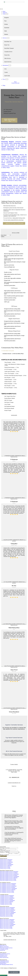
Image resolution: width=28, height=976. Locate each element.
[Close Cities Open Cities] (6, 14)
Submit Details (3, 856)
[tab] (15, 17)
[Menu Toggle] (1, 9)
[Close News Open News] (7, 79)
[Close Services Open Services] (8, 38)
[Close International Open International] (9, 65)
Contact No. (2, 850)
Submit (2, 236)
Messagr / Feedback (4, 854)
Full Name (2, 847)
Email (1, 849)
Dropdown (3, 852)
